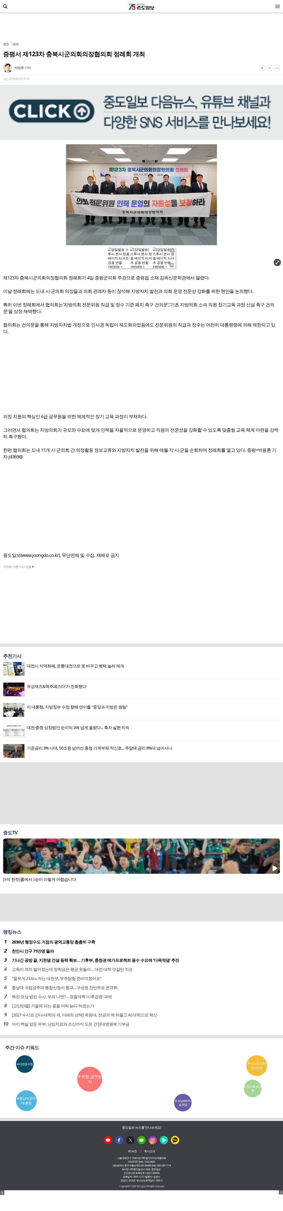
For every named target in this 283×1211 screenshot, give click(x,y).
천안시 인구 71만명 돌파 (33, 951)
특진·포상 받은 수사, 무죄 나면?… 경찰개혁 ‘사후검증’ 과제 (62, 996)
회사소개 (149, 1151)
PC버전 (132, 1151)
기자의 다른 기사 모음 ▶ (19, 567)
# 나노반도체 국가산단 (257, 1065)
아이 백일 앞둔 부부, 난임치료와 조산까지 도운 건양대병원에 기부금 (70, 1024)
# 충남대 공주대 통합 (26, 1100)
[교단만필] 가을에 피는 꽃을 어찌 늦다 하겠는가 (53, 1006)
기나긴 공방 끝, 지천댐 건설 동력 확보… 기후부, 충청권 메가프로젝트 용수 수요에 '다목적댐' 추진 (95, 960)
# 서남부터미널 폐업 (183, 1102)
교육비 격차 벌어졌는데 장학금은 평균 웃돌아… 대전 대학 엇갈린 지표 (72, 969)
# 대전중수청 (25, 1064)
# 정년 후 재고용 (252, 1088)
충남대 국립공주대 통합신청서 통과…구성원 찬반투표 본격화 (64, 987)
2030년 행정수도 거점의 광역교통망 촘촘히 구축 (53, 942)
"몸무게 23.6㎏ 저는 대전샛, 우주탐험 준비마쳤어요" (57, 978)
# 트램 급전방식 (90, 1079)
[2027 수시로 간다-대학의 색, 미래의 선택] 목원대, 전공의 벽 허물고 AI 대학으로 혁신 (84, 1015)
